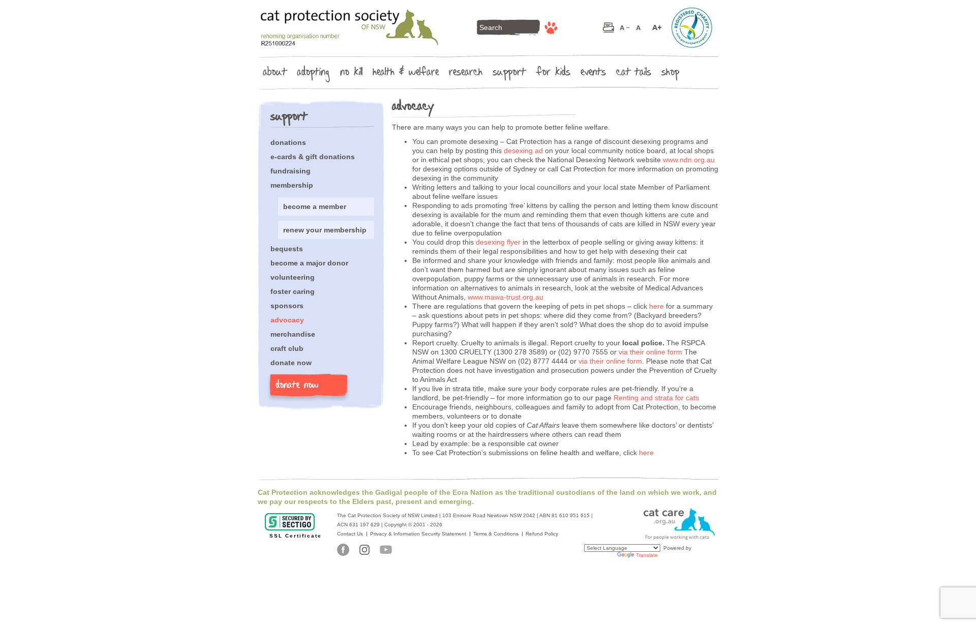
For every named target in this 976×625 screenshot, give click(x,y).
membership (291, 185)
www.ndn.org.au (689, 160)
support (509, 73)
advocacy (287, 320)
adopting (313, 73)
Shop (670, 73)
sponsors (286, 306)
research (465, 73)
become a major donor (309, 263)
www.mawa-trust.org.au (505, 297)
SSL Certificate (295, 536)
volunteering (292, 277)
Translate (647, 555)
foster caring (292, 291)
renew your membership (325, 230)
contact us (350, 534)
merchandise (292, 334)
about (275, 73)
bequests (286, 249)
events (593, 73)
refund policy (542, 534)
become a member (314, 206)
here (657, 306)
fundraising (290, 171)
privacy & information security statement (418, 534)
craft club (286, 348)
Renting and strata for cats (656, 398)
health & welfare (406, 73)
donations (288, 142)
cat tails (633, 73)
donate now (291, 363)
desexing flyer (498, 242)
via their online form (650, 352)
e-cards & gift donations (312, 157)
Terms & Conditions (495, 534)
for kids (553, 73)
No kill (351, 73)
